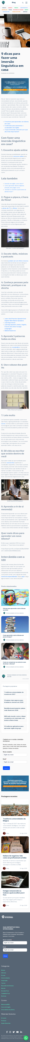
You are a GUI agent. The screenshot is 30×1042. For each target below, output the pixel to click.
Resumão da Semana (7, 985)
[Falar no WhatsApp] (26, 1037)
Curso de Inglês (5, 1007)
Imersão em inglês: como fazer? (14, 183)
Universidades (5, 978)
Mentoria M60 (5, 1004)
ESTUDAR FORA (6, 11)
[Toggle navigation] (26, 2)
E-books (3, 1018)
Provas (3, 975)
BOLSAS (4, 7)
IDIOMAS (10, 7)
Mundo (3, 988)
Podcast (3, 1020)
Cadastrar (6, 768)
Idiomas (3, 973)
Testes (3, 983)
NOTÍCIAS (25, 11)
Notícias (3, 996)
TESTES (10, 9)
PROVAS (16, 7)
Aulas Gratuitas (5, 1023)
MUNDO (26, 9)
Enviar (5, 956)
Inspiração (4, 980)
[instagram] (10, 1031)
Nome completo (7, 752)
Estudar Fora (5, 991)
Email (4, 759)
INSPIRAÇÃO (4, 9)
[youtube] (17, 1031)
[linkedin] (21, 1031)
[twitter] (14, 1031)
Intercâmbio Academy (8, 1009)
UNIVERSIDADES (24, 7)
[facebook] (7, 1031)
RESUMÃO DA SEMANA (18, 9)
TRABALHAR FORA (16, 11)
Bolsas (3, 970)
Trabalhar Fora (5, 993)
